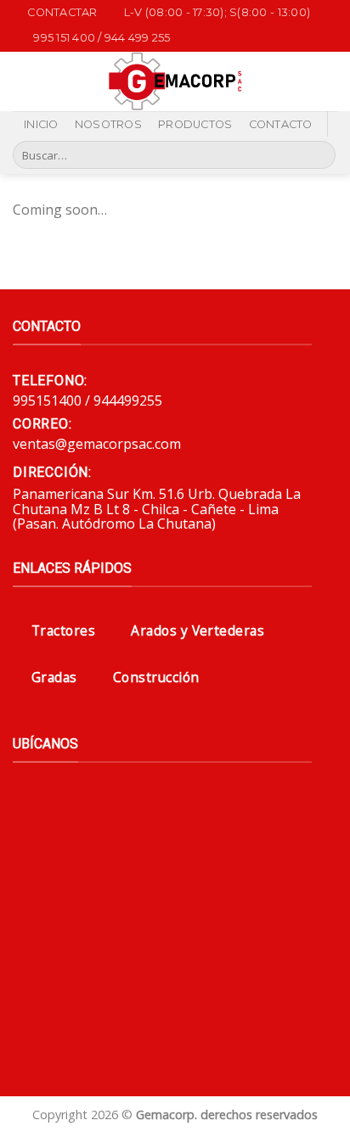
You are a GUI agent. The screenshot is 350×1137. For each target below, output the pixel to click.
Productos (195, 124)
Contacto (281, 124)
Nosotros (108, 124)
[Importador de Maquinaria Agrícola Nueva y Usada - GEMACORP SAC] (175, 81)
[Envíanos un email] (270, 92)
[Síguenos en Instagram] (292, 70)
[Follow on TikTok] (315, 70)
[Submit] (320, 155)
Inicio (41, 124)
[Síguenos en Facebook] (270, 70)
